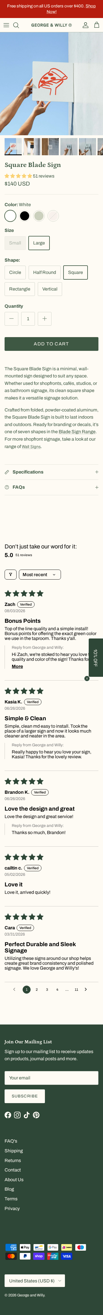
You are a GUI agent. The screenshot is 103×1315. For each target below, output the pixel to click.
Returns (13, 1160)
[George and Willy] (51, 25)
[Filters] (11, 575)
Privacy (12, 1208)
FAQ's (11, 1141)
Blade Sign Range (77, 431)
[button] (19, 176)
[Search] (19, 25)
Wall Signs (31, 446)
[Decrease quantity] (11, 319)
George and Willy (30, 1295)
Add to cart (51, 343)
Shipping (14, 1150)
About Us (14, 1179)
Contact (13, 1169)
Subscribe (25, 1096)
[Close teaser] (87, 678)
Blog (9, 1189)
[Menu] (6, 25)
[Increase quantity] (45, 319)
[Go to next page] (87, 990)
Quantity (14, 306)
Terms (11, 1198)
